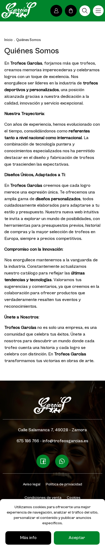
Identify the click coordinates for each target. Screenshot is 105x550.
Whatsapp (62, 461)
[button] (84, 10)
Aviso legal (31, 484)
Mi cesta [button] (71, 11)
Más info (28, 537)
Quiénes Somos (28, 40)
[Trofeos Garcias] (19, 10)
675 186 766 (28, 441)
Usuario (56, 11)
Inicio (8, 40)
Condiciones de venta (42, 497)
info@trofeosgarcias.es (65, 441)
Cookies (73, 497)
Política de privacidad (64, 484)
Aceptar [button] (77, 537)
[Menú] (98, 10)
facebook (43, 461)
